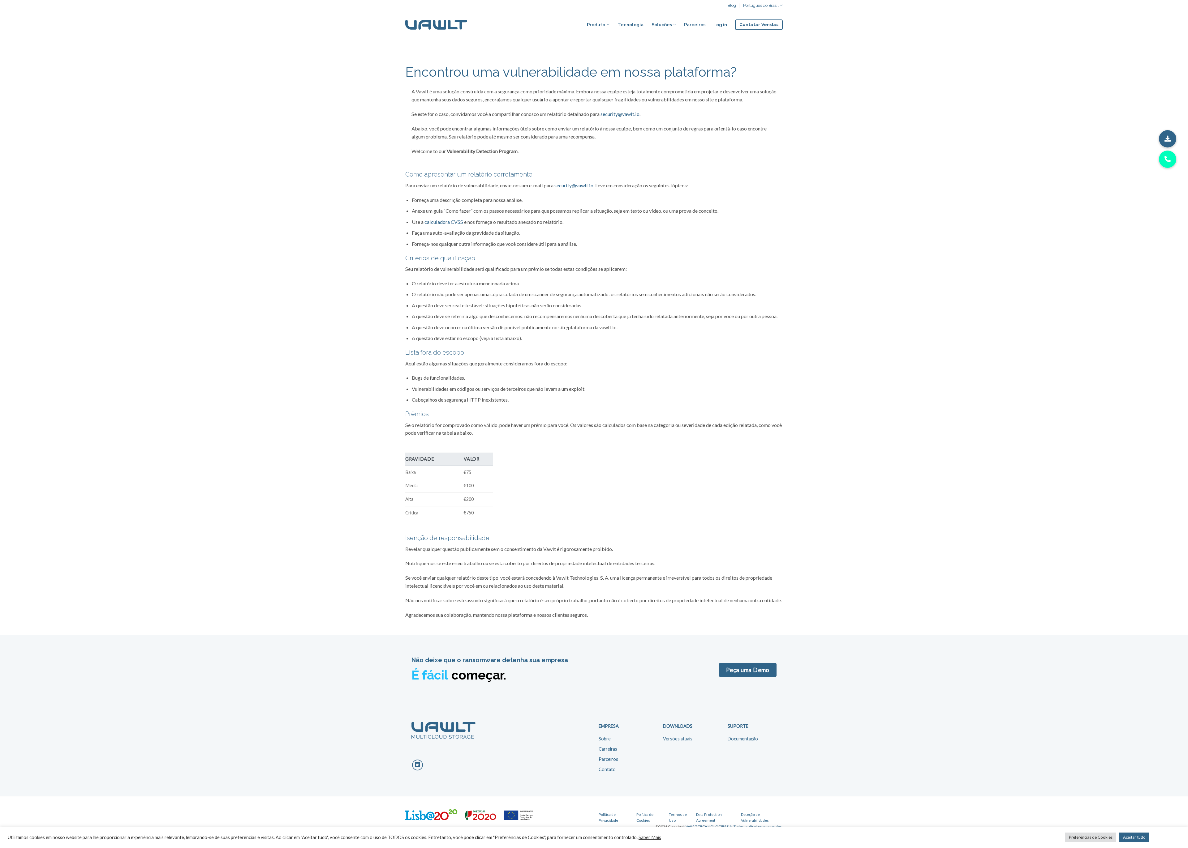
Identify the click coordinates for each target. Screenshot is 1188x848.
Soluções (662, 24)
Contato (607, 769)
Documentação (743, 738)
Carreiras (608, 749)
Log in (720, 24)
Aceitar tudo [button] (1134, 837)
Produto (596, 24)
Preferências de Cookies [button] (1091, 837)
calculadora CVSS (443, 222)
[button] (1167, 138)
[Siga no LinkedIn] (417, 765)
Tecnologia (631, 24)
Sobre (605, 738)
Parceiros (694, 24)
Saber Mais (650, 837)
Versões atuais (677, 738)
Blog (732, 5)
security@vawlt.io (619, 114)
